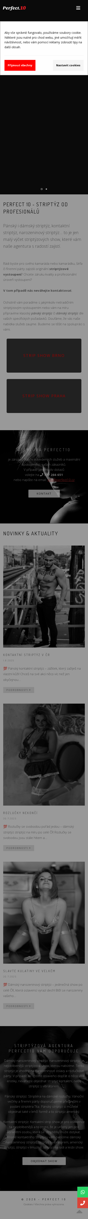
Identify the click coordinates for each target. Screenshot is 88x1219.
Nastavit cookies (68, 65)
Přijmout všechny (20, 65)
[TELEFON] (82, 1203)
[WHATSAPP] (82, 1192)
